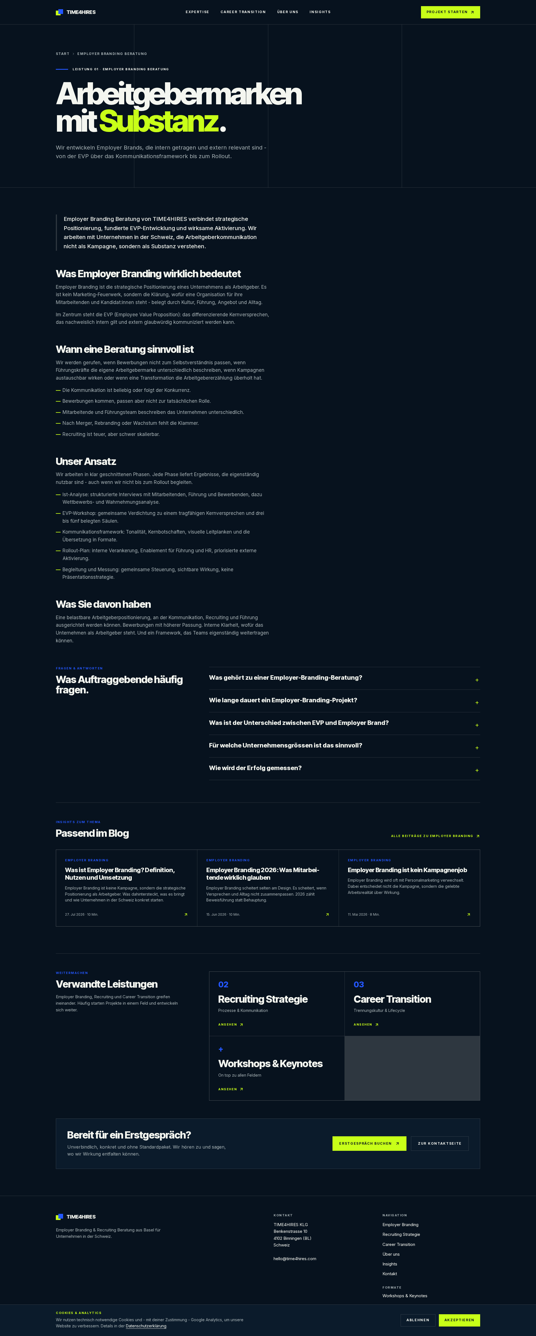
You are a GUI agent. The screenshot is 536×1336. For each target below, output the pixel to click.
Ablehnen (417, 1320)
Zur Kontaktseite (440, 1143)
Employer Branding (400, 1224)
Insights (320, 12)
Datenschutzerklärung (146, 1325)
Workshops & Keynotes (404, 1295)
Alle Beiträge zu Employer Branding (432, 836)
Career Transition (243, 12)
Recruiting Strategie (401, 1234)
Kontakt (389, 1273)
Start (63, 54)
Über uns (287, 12)
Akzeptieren (459, 1320)
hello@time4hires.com (295, 1258)
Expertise (197, 12)
